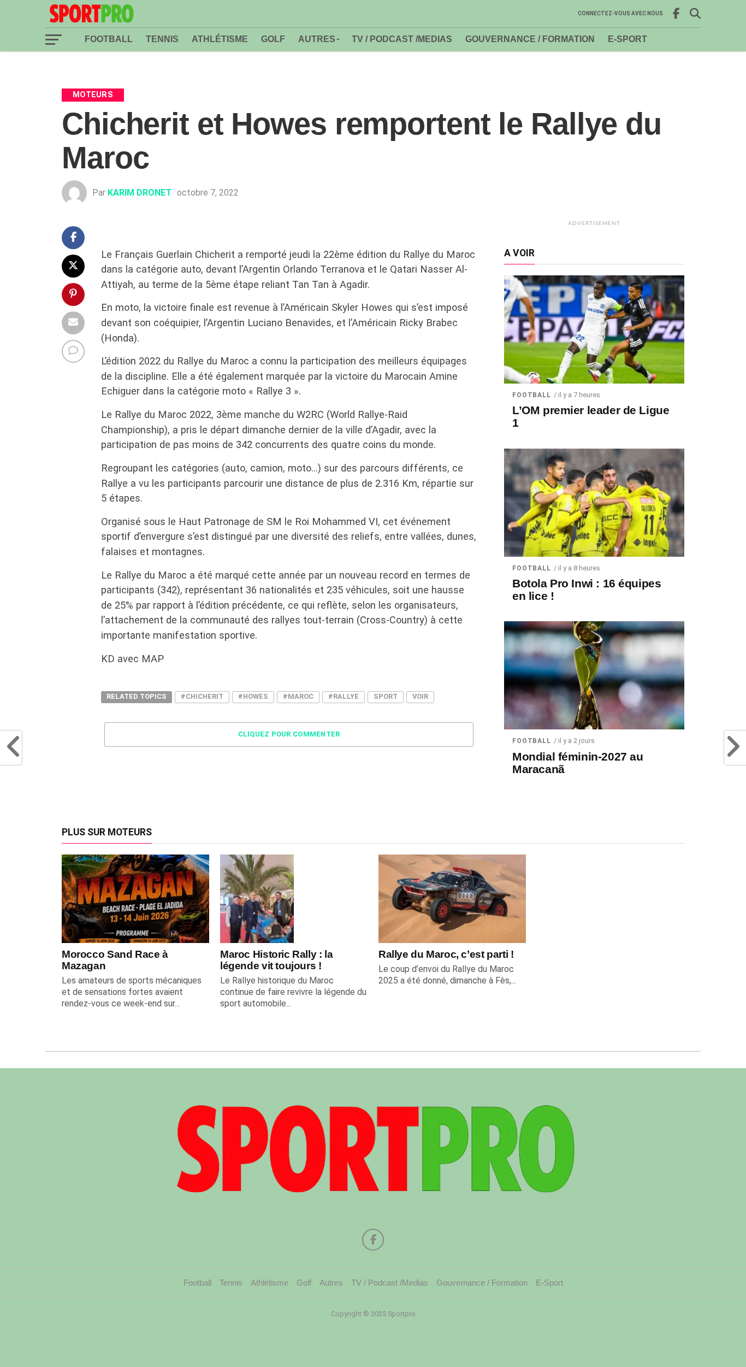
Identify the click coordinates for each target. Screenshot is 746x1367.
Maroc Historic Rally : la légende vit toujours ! (276, 959)
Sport (386, 696)
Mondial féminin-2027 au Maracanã (577, 763)
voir (420, 696)
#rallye (343, 696)
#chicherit (202, 696)
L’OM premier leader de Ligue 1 (590, 416)
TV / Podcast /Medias (402, 39)
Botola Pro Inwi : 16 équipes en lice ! (586, 590)
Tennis (162, 39)
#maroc (298, 696)
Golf (273, 39)
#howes (253, 696)
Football (109, 39)
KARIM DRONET (139, 192)
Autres (316, 39)
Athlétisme (220, 39)
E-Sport (627, 39)
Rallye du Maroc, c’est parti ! (445, 954)
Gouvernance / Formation (530, 39)
